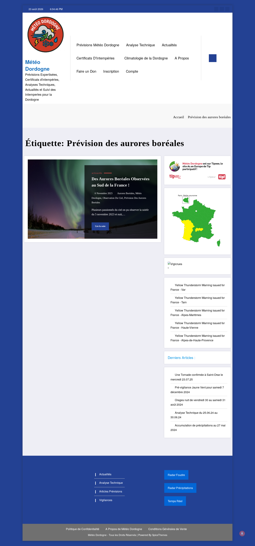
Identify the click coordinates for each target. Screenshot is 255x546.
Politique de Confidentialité (82, 529)
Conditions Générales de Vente (167, 529)
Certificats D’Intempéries (95, 57)
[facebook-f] (216, 9)
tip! (222, 177)
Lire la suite (100, 226)
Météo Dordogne (37, 65)
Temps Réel (175, 501)
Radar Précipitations (180, 488)
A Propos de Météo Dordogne (123, 529)
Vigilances (105, 500)
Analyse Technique (140, 44)
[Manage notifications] (242, 533)
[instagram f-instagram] (222, 9)
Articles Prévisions (110, 491)
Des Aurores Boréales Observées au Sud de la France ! (120, 182)
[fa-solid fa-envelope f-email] (227, 9)
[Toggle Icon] (212, 58)
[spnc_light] (204, 58)
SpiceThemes (159, 535)
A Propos (182, 57)
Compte (132, 71)
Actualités (169, 44)
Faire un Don (86, 71)
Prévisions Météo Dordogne (97, 44)
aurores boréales (125, 193)
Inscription (111, 71)
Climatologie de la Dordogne (146, 57)
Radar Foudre (176, 475)
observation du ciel (113, 198)
